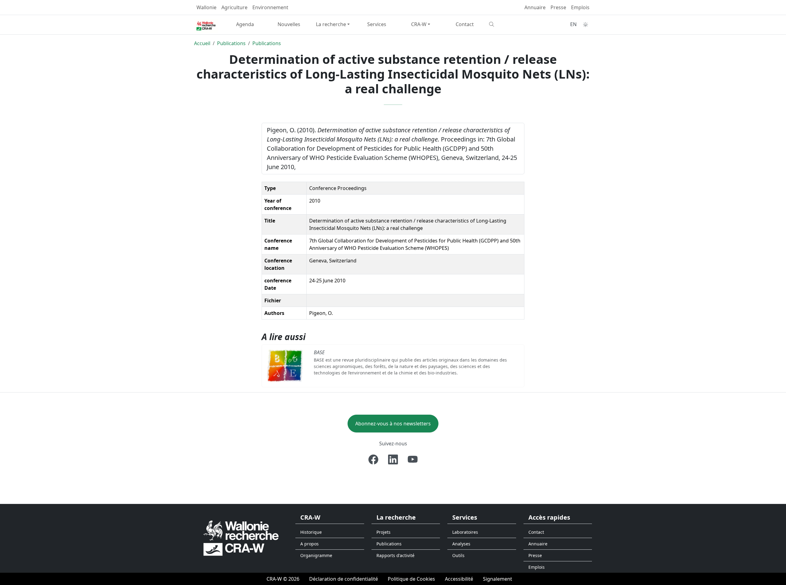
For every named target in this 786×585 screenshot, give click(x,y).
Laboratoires (465, 532)
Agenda (245, 24)
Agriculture (234, 7)
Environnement (270, 7)
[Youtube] (413, 459)
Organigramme (316, 555)
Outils (458, 555)
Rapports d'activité (395, 555)
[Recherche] (509, 24)
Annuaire (535, 7)
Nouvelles (289, 24)
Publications (231, 43)
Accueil (202, 43)
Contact (465, 24)
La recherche (331, 24)
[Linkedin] (393, 459)
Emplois (580, 7)
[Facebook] (373, 459)
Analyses (461, 544)
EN (573, 24)
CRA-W (418, 24)
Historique (311, 532)
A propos (309, 544)
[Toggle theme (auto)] (585, 24)
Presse (558, 7)
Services (376, 24)
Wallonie (206, 7)
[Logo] (241, 538)
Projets (383, 532)
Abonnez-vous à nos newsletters (393, 423)
